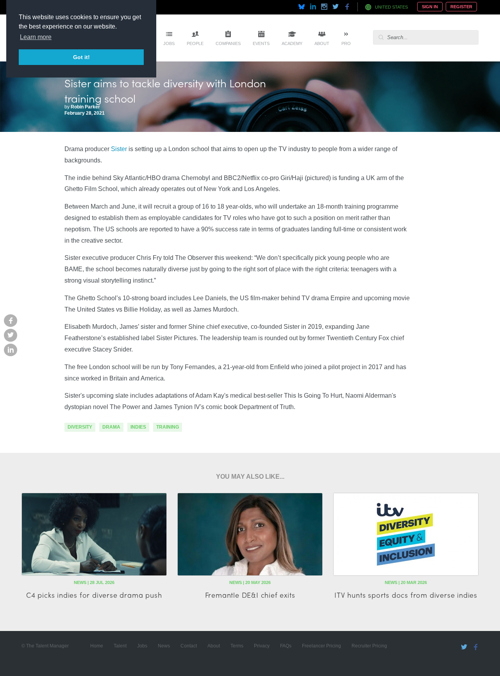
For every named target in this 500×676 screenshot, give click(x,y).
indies (138, 427)
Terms (236, 646)
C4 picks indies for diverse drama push (94, 595)
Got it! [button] (81, 57)
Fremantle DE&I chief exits (250, 595)
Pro (346, 43)
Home (96, 646)
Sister (119, 149)
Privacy (262, 646)
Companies (228, 43)
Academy (292, 43)
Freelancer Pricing (321, 646)
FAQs (285, 646)
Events (261, 43)
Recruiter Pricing (369, 646)
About (321, 43)
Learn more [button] (36, 37)
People (195, 43)
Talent (120, 646)
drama (111, 427)
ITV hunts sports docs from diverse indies (405, 595)
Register (461, 6)
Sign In (430, 6)
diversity (80, 427)
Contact (188, 646)
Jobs (169, 43)
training (167, 427)
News (164, 646)
